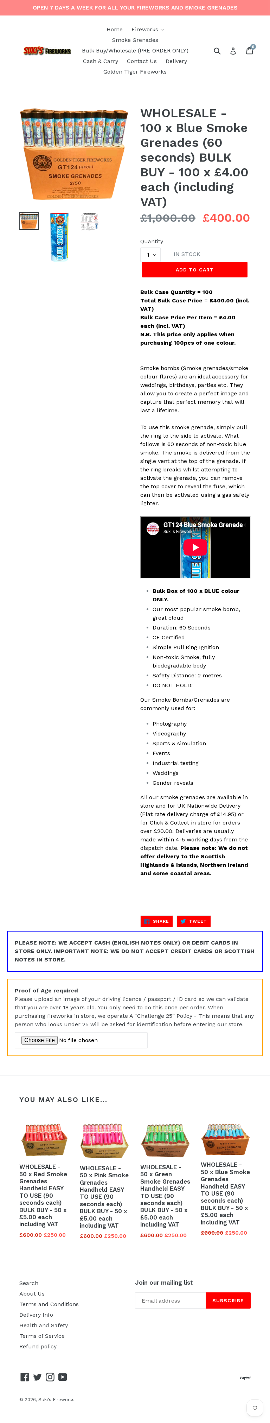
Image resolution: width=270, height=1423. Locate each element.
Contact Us (142, 61)
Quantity (151, 241)
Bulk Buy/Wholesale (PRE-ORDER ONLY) (135, 50)
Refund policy (38, 1346)
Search (28, 1283)
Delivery (176, 61)
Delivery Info (36, 1314)
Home (115, 29)
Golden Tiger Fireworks (135, 71)
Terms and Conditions (49, 1304)
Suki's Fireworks (56, 1399)
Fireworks (149, 29)
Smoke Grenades (135, 40)
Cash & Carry (100, 61)
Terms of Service (42, 1336)
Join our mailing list (164, 1282)
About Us (32, 1293)
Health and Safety (43, 1325)
